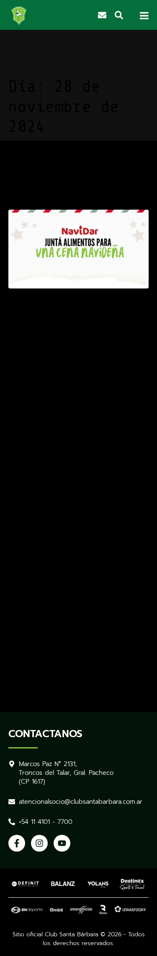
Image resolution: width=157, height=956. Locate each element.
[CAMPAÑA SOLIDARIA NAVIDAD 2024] (78, 248)
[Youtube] (62, 843)
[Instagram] (39, 843)
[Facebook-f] (16, 843)
